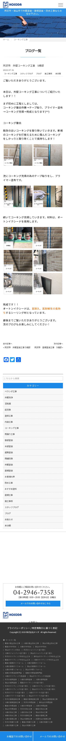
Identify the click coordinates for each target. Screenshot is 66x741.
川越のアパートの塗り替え (39, 693)
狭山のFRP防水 (41, 647)
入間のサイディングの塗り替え (16, 689)
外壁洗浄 (9, 397)
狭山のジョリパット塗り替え (41, 653)
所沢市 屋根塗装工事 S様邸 (48, 347)
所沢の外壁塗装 (29, 702)
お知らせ (9, 519)
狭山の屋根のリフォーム (36, 666)
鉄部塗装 (9, 440)
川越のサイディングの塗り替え (43, 686)
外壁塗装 (9, 464)
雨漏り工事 (10, 434)
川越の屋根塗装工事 (12, 702)
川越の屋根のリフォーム (36, 663)
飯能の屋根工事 (41, 715)
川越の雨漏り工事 (45, 722)
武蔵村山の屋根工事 (43, 719)
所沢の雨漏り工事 (11, 722)
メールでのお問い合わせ (49, 736)
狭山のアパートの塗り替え (39, 696)
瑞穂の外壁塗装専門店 (13, 673)
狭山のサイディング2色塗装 (39, 676)
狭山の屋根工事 (26, 719)
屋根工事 (9, 494)
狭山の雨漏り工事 (28, 725)
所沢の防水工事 (26, 709)
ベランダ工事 (11, 391)
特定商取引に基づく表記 (44, 627)
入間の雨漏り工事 (11, 725)
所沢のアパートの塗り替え (15, 693)
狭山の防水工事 (41, 712)
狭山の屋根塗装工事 (50, 699)
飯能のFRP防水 (10, 647)
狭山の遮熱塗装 (11, 683)
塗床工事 (9, 415)
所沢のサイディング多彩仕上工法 (17, 656)
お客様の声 (10, 476)
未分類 (58, 73)
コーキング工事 (10, 73)
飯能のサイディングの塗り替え (32, 683)
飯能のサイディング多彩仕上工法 (17, 660)
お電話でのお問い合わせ (16, 736)
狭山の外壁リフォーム (33, 669)
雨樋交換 (9, 458)
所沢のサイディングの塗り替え (16, 686)
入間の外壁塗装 (41, 706)
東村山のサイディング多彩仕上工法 (47, 656)
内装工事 (9, 421)
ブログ (39, 73)
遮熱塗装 (9, 452)
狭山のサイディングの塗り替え (43, 689)
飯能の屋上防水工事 (12, 643)
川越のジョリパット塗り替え (16, 653)
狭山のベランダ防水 (12, 650)
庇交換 (8, 409)
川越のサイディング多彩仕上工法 (46, 660)
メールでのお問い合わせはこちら (35, 603)
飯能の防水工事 (41, 709)
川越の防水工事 (11, 712)
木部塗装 (9, 446)
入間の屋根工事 (11, 719)
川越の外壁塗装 (26, 706)
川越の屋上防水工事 (31, 643)
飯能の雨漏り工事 (28, 722)
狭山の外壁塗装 (11, 709)
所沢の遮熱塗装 (11, 679)
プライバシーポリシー (18, 627)
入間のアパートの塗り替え (15, 696)
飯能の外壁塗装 (11, 706)
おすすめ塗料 (11, 488)
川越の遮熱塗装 (26, 679)
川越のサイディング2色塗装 (15, 676)
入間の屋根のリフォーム (14, 666)
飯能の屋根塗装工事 (31, 699)
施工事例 (48, 73)
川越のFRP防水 (25, 647)
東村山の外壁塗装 (45, 702)
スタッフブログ (26, 73)
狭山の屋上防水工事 (50, 643)
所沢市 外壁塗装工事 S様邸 (17, 347)
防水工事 (9, 482)
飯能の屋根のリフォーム (14, 663)
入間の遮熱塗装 (41, 679)
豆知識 (8, 403)
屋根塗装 (9, 470)
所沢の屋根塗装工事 (12, 699)
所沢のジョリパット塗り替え (35, 650)
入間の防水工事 (26, 712)
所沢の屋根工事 (26, 715)
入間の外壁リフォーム (13, 669)
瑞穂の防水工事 (11, 715)
